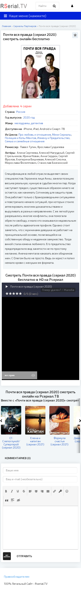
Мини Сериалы (61, 134)
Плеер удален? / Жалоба (58, 289)
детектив (37, 123)
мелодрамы (22, 123)
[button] (6, 491)
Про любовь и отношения (34, 134)
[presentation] (6, 491)
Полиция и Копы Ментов (20, 138)
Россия (20, 111)
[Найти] (54, 6)
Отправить (24, 556)
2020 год (29, 117)
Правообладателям (16, 576)
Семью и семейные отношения (24, 141)
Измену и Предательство (53, 138)
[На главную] (14, 6)
